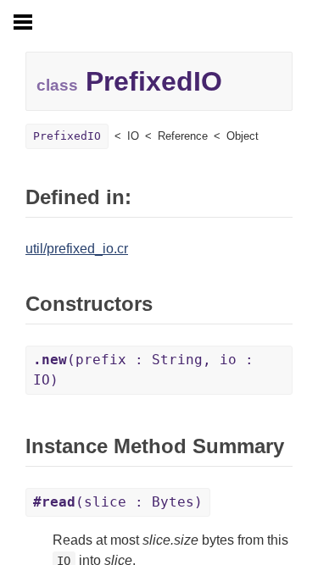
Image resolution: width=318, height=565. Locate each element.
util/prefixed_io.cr (76, 248)
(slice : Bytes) (118, 502)
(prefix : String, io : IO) (143, 370)
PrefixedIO (67, 136)
